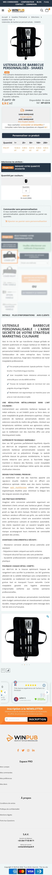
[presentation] (6, 316)
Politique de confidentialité (9, 809)
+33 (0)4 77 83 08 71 (26, 840)
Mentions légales (6, 815)
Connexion (31, 4)
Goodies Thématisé (19, 17)
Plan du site (43, 867)
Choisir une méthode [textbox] (28, 263)
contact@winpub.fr (26, 847)
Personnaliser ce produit (26, 135)
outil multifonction (18, 487)
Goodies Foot (7, 20)
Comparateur (27, 2)
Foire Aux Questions (7, 821)
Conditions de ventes (7, 803)
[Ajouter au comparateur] (8, 670)
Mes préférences (6, 778)
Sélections (35, 17)
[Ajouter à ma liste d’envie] (3, 670)
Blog (39, 2)
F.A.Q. (46, 2)
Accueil (5, 17)
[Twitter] (23, 750)
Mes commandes (10, 2)
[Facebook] (18, 750)
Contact (19, 4)
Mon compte (4, 767)
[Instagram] (28, 750)
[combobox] (34, 263)
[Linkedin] (33, 750)
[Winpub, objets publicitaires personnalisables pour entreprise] (16, 10)
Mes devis (3, 784)
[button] (48, 618)
